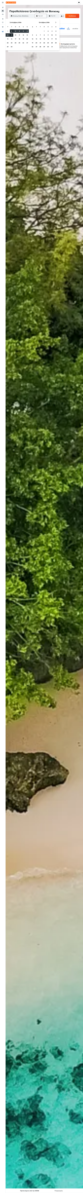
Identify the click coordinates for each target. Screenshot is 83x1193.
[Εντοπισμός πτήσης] (3, 22)
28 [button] (40, 47)
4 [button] (19, 31)
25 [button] (19, 43)
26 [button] (23, 43)
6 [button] (27, 31)
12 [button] (23, 35)
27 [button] (27, 43)
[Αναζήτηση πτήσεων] (3, 7)
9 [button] (11, 35)
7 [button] (40, 35)
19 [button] (23, 39)
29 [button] (7, 47)
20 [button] (27, 39)
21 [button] (40, 43)
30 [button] (11, 47)
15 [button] (7, 39)
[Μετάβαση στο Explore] (3, 19)
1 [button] (7, 31)
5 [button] (23, 31)
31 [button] (52, 47)
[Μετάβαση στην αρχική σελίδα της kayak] (11, 2)
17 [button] (15, 39)
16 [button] (11, 39)
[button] (3, 2)
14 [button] (40, 39)
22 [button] (7, 43)
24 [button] (15, 43)
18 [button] (19, 39)
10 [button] (15, 35)
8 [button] (7, 35)
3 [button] (15, 31)
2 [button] (11, 31)
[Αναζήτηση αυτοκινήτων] (3, 14)
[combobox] (23, 16)
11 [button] (19, 35)
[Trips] (3, 27)
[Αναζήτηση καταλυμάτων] (3, 11)
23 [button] (11, 43)
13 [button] (27, 35)
